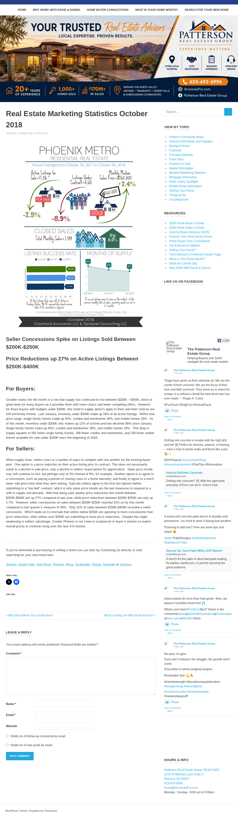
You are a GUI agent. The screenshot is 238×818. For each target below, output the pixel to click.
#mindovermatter (175, 691)
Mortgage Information (183, 177)
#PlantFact (193, 609)
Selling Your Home (181, 190)
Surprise (125, 564)
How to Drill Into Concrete (184, 472)
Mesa (69, 564)
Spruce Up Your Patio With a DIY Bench (194, 550)
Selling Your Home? (182, 250)
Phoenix (58, 564)
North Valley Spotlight (183, 181)
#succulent (174, 618)
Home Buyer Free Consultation (189, 241)
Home (22, 9)
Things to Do (177, 195)
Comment (14, 653)
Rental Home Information (185, 186)
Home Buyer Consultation (107, 9)
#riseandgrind (193, 686)
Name (11, 704)
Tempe (96, 564)
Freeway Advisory (181, 154)
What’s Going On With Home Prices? (128, 615)
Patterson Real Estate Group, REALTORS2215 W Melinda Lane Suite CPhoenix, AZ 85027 (192, 774)
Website (11, 726)
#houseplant (206, 613)
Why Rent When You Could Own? (30, 615)
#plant (182, 613)
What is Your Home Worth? (156, 9)
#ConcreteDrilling (194, 460)
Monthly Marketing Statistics (27, 133)
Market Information (181, 168)
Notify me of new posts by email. (32, 745)
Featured (175, 150)
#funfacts (188, 618)
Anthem (11, 564)
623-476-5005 (173, 783)
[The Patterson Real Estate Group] (175, 347)
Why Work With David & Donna (56, 9)
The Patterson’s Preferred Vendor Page (195, 254)
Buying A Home (179, 145)
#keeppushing (173, 686)
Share (170, 419)
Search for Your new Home (207, 9)
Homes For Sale (180, 163)
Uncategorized (179, 199)
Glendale (109, 564)
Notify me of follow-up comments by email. (38, 736)
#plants (192, 613)
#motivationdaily (198, 691)
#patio (168, 538)
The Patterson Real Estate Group (194, 370)
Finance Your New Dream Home (190, 236)
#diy (184, 542)
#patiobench (172, 542)
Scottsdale (82, 564)
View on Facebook (172, 416)
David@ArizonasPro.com (181, 787)
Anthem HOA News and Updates (191, 141)
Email (11, 715)
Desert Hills (26, 564)
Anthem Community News (186, 137)
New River (44, 564)
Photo (175, 410)
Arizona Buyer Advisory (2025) (189, 232)
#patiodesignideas (204, 538)
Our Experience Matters (184, 245)
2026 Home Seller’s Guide (186, 227)
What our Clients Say (183, 263)
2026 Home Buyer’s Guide (186, 223)
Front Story (176, 159)
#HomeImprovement (177, 464)
